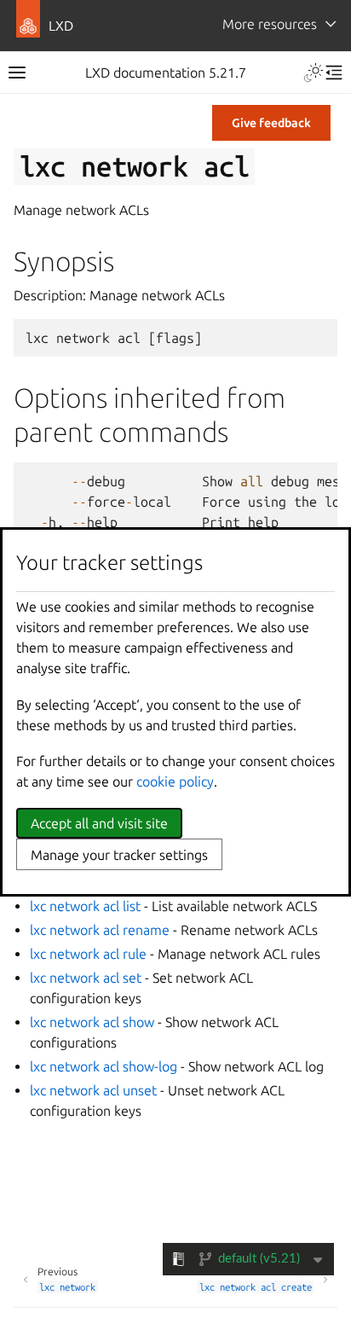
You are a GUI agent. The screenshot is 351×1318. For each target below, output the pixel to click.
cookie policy (175, 781)
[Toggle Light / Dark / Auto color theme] (313, 72)
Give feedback (271, 123)
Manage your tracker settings (119, 854)
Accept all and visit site (99, 823)
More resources (269, 24)
